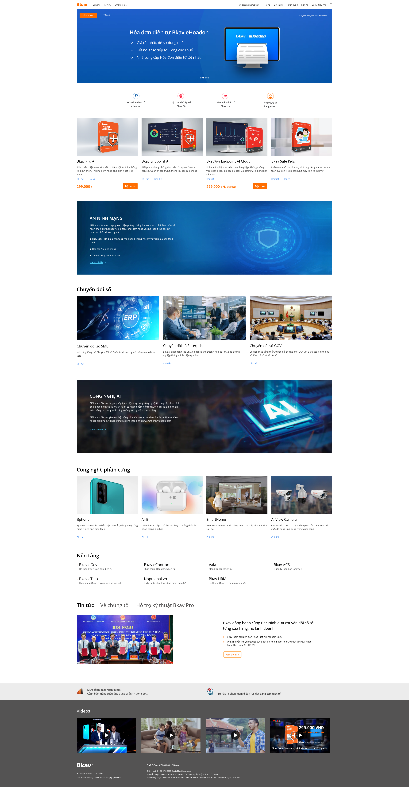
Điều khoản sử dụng (104, 777)
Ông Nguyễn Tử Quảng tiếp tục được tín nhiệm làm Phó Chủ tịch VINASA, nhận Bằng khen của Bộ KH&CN (269, 643)
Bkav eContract (157, 564)
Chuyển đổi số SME (92, 346)
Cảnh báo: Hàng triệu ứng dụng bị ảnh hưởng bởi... (117, 693)
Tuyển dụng (292, 4)
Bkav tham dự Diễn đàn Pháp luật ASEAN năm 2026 (254, 636)
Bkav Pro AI (86, 161)
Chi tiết (80, 178)
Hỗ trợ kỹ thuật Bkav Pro (165, 605)
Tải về (267, 4)
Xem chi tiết (96, 262)
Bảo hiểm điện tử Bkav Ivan (226, 104)
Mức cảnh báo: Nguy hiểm (104, 690)
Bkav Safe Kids (283, 161)
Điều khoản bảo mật (85, 777)
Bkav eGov (88, 564)
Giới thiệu (278, 4)
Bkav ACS (282, 564)
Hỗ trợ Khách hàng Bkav (269, 104)
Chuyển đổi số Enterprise (183, 345)
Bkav (228, 161)
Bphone (96, 4)
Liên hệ (304, 4)
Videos (83, 711)
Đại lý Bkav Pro (319, 4)
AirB (145, 519)
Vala (212, 564)
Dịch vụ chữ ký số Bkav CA (181, 104)
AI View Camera (284, 519)
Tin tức (85, 605)
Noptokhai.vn (155, 578)
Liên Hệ (117, 777)
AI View (107, 4)
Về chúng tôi (115, 605)
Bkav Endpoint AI (155, 161)
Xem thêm (231, 654)
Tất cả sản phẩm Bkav (248, 4)
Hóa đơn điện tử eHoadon (136, 104)
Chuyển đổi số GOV (266, 345)
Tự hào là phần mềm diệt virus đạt (249, 693)
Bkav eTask (88, 578)
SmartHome (121, 4)
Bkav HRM (217, 578)
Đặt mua (88, 15)
